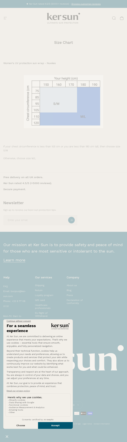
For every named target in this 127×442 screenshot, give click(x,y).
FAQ (5, 286)
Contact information (102, 424)
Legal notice (87, 424)
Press (70, 295)
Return (38, 290)
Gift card (40, 300)
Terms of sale (76, 424)
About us (72, 285)
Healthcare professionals (43, 306)
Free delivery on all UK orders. (23, 177)
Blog (69, 290)
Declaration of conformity (75, 301)
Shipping (39, 285)
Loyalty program (44, 295)
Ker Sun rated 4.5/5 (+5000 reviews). (27, 183)
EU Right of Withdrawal (41, 314)
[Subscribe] (71, 220)
